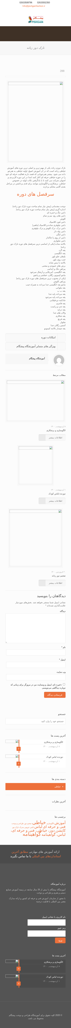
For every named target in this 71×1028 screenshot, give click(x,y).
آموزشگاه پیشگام (37, 358)
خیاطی (57, 786)
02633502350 (43, 2)
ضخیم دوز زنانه (59, 575)
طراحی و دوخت (18, 823)
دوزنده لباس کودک (57, 493)
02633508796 (25, 2)
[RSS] (33, 10)
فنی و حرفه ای (54, 827)
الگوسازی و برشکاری (56, 430)
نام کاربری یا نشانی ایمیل (54, 917)
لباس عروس (29, 827)
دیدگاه (63, 611)
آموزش (60, 823)
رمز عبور (61, 928)
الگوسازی (50, 823)
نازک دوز (15, 827)
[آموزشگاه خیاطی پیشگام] (35, 19)
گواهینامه (32, 834)
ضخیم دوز (28, 823)
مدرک (21, 827)
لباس (38, 827)
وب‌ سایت (61, 672)
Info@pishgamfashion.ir (33, 6)
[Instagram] (37, 10)
